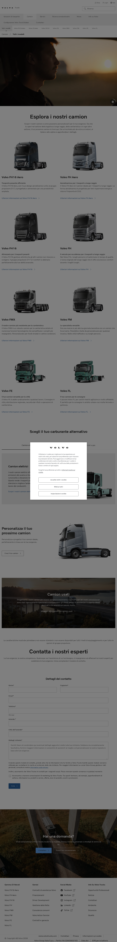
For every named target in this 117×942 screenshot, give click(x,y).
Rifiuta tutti (58, 487)
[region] (58, 471)
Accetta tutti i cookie (58, 480)
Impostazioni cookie (58, 494)
